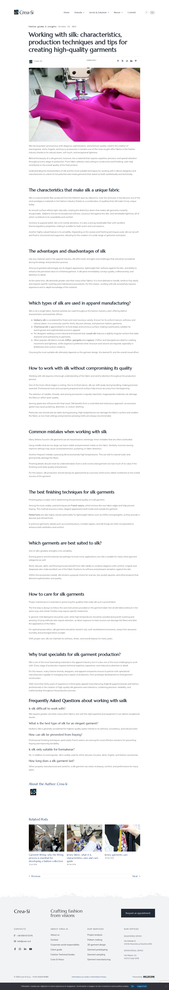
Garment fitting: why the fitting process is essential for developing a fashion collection (46, 858)
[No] (166, 986)
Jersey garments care (116, 854)
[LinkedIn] (131, 61)
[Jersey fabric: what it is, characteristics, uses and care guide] (84, 838)
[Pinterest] (135, 61)
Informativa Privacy (98, 977)
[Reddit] (127, 61)
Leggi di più (142, 986)
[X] (122, 61)
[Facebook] (118, 61)
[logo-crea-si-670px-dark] (24, 10)
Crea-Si (62, 784)
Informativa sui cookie (80, 977)
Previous (35, 876)
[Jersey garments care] (122, 838)
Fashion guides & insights (42, 26)
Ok (132, 986)
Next (135, 876)
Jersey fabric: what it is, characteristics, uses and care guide (82, 858)
